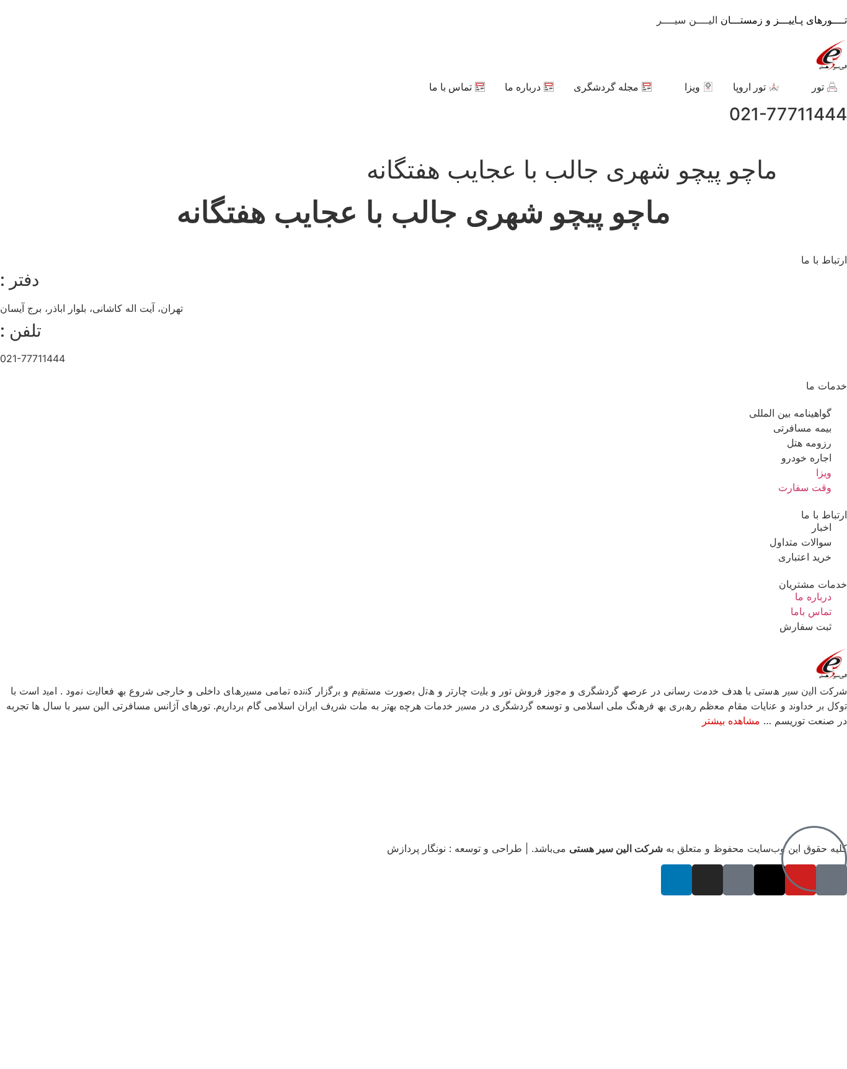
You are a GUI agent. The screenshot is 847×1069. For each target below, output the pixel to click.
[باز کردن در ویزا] (676, 86)
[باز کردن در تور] (804, 86)
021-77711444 (788, 114)
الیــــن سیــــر (752, 20)
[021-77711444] (15, 114)
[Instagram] (707, 879)
